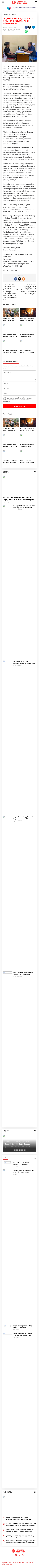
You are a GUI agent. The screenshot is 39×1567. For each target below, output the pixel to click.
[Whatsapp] (26, 31)
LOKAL (5, 30)
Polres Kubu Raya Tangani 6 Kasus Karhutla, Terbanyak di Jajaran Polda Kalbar (10, 319)
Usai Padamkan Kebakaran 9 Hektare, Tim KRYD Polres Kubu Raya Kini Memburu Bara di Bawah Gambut (28, 351)
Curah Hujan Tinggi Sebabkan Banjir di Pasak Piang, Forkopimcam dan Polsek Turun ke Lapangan (24, 1171)
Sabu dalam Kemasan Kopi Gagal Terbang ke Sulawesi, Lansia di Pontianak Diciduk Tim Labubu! (21, 1524)
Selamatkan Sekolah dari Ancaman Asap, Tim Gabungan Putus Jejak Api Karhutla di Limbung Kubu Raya (24, 662)
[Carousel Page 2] (17, 1150)
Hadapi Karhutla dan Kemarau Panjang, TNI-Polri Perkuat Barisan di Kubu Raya (24, 506)
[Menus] (3, 2)
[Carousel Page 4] (22, 1150)
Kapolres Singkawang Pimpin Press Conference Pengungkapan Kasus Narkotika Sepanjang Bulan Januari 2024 (24, 1326)
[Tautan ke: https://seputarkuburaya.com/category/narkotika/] (35, 1492)
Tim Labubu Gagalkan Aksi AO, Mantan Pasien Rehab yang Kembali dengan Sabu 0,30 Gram (20, 1536)
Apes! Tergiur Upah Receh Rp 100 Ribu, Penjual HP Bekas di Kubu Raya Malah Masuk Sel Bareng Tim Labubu (19, 1530)
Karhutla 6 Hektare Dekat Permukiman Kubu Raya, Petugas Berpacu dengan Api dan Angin (27, 319)
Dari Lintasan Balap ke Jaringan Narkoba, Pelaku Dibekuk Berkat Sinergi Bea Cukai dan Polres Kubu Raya (21, 1541)
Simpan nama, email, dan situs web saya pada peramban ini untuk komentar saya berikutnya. (17, 400)
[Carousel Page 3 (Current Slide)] (20, 1150)
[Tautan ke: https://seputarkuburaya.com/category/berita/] (35, 472)
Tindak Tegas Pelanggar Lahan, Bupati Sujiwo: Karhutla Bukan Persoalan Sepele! (17, 1143)
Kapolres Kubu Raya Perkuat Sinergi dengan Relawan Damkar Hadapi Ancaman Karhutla (23, 973)
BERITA (5, 29)
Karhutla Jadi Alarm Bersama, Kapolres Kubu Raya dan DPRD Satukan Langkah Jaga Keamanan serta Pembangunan (11, 351)
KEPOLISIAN (10, 29)
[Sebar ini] (26, 27)
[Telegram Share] (33, 27)
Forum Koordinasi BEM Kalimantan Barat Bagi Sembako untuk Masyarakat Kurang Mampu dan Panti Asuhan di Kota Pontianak (23, 1163)
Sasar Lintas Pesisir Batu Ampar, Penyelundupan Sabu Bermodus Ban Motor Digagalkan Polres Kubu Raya (19, 1518)
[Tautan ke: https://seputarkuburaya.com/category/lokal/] (35, 1158)
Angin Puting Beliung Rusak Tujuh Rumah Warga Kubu (22, 1334)
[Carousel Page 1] (15, 1150)
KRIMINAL (17, 29)
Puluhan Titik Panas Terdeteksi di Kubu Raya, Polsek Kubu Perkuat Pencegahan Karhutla (27, 335)
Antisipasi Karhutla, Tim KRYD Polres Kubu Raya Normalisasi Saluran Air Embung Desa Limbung (10, 335)
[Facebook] (15, 279)
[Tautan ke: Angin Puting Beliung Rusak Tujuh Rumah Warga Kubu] (7, 1409)
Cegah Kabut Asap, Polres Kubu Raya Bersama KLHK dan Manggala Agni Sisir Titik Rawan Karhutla (24, 818)
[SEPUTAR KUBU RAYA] (20, 2)
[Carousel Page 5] (25, 1150)
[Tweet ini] (29, 27)
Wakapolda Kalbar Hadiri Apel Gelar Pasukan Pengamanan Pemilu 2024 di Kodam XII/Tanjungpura (28, 288)
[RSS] (23, 279)
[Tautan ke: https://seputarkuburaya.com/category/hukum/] (35, 1131)
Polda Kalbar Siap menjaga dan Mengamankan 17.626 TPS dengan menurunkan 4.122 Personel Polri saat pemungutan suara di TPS (10, 291)
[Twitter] (19, 279)
